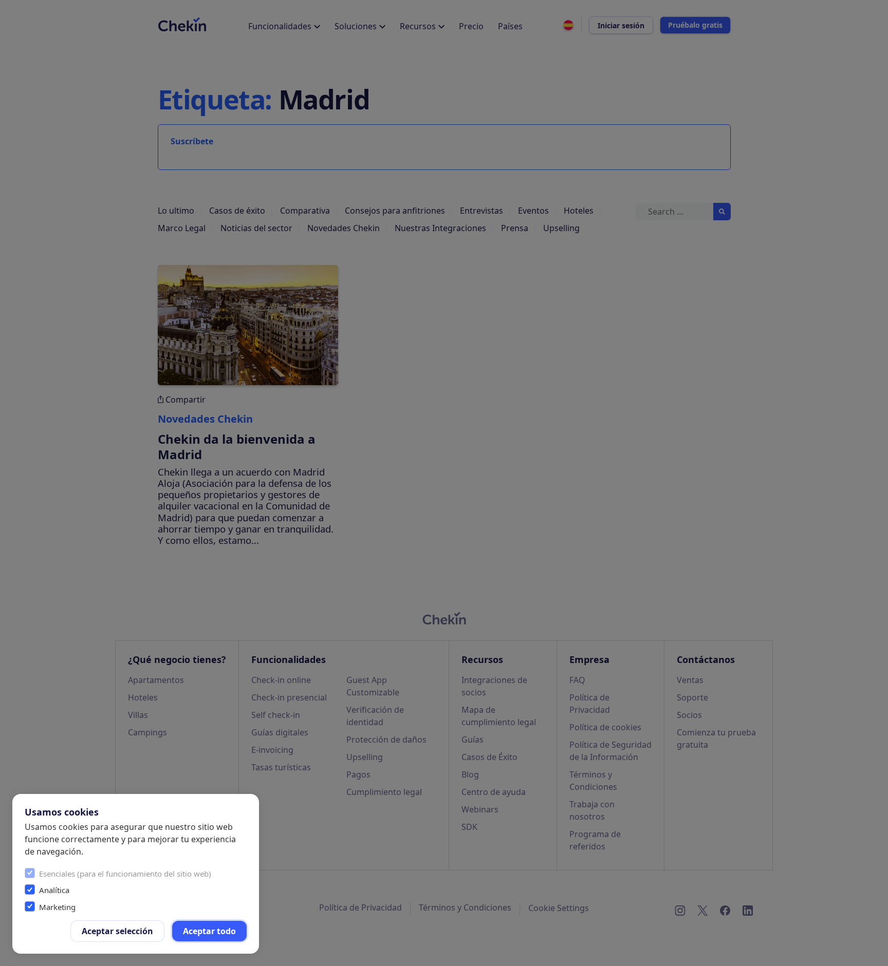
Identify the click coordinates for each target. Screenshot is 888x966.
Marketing (57, 907)
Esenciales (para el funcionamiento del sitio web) (125, 873)
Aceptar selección (117, 931)
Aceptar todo (209, 931)
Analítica (54, 890)
